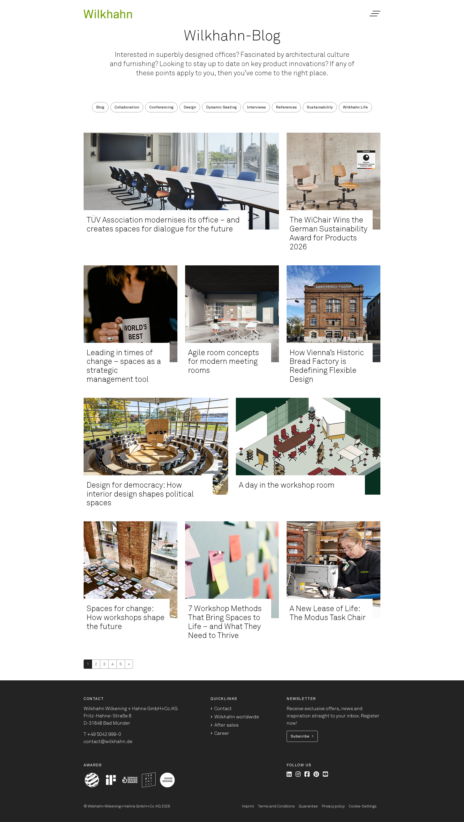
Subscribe (300, 736)
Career (221, 733)
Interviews (256, 107)
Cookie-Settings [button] (363, 806)
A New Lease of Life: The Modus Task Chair (328, 613)
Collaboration (127, 107)
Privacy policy (333, 806)
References (286, 107)
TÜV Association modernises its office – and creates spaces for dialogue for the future (163, 224)
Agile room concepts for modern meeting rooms (223, 362)
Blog (100, 107)
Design (190, 107)
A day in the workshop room (286, 485)
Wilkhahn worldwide (236, 716)
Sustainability (320, 107)
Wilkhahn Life (355, 107)
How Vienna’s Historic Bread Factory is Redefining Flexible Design (327, 366)
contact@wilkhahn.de (108, 741)
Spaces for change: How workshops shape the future (126, 618)
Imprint (248, 806)
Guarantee (308, 806)
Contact (223, 708)
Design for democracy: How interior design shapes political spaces (140, 494)
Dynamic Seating (221, 107)
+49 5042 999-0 (104, 734)
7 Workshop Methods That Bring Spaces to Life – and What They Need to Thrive (225, 622)
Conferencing (161, 107)
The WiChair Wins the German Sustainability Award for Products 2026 (328, 233)
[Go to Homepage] (108, 14)
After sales (226, 725)
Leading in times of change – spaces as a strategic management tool (124, 366)
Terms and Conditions (276, 806)
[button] (374, 13)
